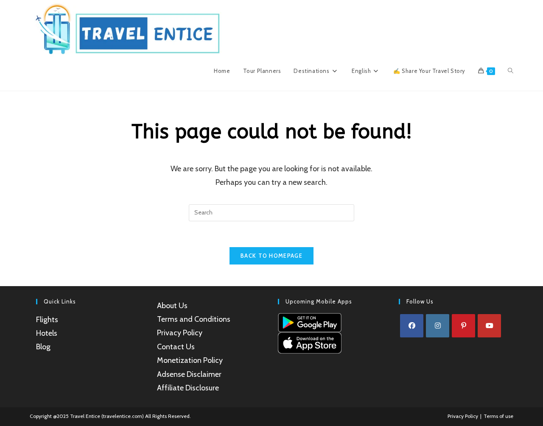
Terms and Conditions (193, 319)
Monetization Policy (190, 360)
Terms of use (498, 416)
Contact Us (176, 346)
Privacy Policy (179, 332)
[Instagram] (437, 325)
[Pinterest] (463, 325)
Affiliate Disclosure (188, 388)
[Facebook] (411, 325)
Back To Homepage (271, 255)
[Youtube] (489, 325)
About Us (172, 305)
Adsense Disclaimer (189, 374)
